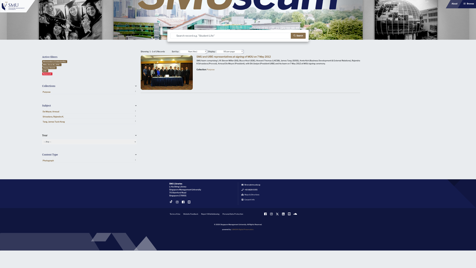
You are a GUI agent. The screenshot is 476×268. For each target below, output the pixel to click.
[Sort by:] (206, 51)
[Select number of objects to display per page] (243, 51)
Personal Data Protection (233, 214)
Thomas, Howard (49, 68)
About (454, 3)
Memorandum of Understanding (54, 61)
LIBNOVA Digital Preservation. (242, 229)
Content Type (50, 154)
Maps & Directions (251, 195)
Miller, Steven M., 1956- (52, 65)
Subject (46, 105)
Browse (470, 3)
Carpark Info (249, 200)
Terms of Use (175, 214)
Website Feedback (190, 214)
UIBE (45, 71)
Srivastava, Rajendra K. (89, 116)
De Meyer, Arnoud (89, 111)
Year (45, 135)
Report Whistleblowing (210, 214)
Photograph (89, 160)
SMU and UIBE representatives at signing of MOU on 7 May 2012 (233, 56)
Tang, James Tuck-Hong (89, 121)
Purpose (89, 91)
